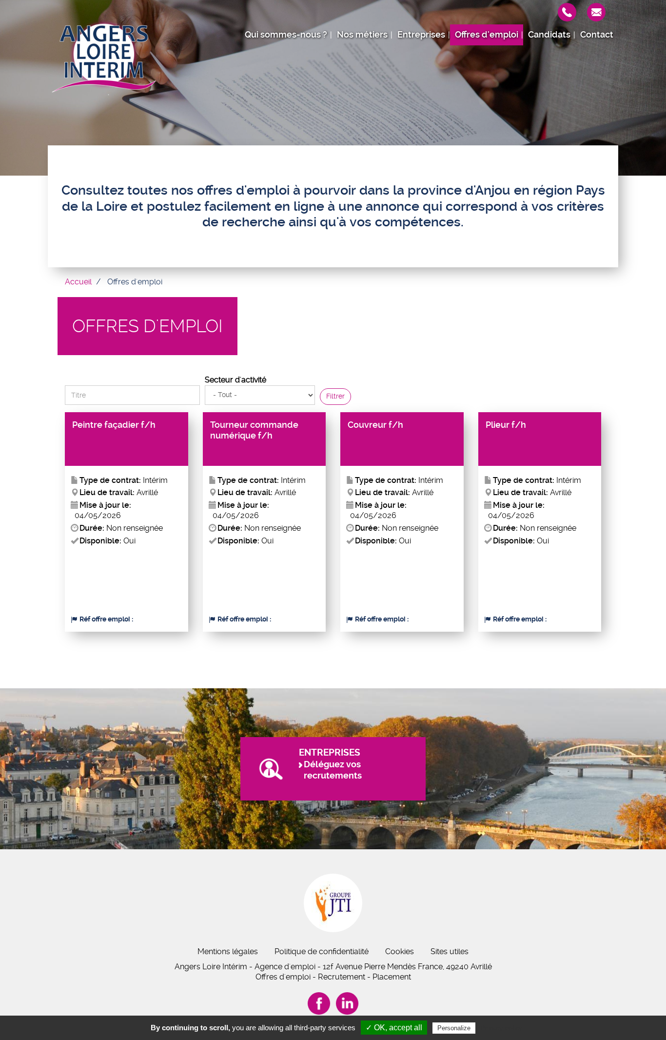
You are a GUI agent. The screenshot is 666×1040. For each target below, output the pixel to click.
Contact (596, 35)
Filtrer (335, 396)
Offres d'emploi (486, 35)
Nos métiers (362, 35)
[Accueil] (104, 56)
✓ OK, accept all (394, 1027)
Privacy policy (501, 1028)
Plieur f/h (506, 425)
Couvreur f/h (375, 425)
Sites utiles (450, 951)
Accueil (78, 281)
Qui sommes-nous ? (286, 35)
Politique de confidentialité (321, 951)
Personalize (453, 1028)
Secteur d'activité (235, 379)
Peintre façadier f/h (114, 425)
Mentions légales (227, 951)
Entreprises (421, 35)
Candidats (549, 35)
